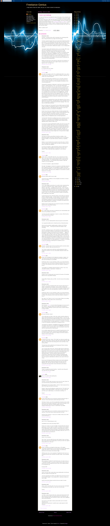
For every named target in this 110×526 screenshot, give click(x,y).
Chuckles (43, 72)
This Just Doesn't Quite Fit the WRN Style (78, 106)
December (78, 34)
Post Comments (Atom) (57, 515)
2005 (77, 186)
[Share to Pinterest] (58, 30)
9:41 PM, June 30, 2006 (46, 491)
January (78, 184)
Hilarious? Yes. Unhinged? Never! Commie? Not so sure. (78, 152)
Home (55, 512)
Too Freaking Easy (78, 111)
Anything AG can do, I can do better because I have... (78, 133)
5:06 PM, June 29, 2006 (46, 433)
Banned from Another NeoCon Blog (78, 142)
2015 (77, 18)
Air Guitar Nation (78, 84)
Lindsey (43, 374)
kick (66, 21)
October (78, 40)
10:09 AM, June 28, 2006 (46, 335)
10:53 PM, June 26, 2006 (46, 70)
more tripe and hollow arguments (50, 18)
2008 (77, 30)
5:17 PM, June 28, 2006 (46, 394)
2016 (77, 17)
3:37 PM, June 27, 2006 (46, 241)
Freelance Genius (36, 4)
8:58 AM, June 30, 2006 (46, 457)
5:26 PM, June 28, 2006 (46, 407)
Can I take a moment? (78, 169)
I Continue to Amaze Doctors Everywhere (78, 68)
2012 (77, 23)
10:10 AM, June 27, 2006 (46, 172)
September (79, 41)
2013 (77, 22)
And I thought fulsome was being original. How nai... (78, 118)
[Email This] (54, 30)
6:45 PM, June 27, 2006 (46, 301)
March (78, 181)
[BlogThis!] (55, 30)
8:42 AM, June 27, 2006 (46, 132)
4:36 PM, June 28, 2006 (46, 371)
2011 (77, 25)
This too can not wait (78, 72)
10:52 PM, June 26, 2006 (46, 64)
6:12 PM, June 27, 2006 (46, 281)
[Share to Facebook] (57, 30)
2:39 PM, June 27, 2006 (46, 206)
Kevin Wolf (44, 244)
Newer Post (41, 512)
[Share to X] (56, 30)
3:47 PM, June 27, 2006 (46, 253)
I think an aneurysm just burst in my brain (78, 80)
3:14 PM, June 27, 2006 (46, 216)
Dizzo (59, 523)
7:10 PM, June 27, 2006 (46, 310)
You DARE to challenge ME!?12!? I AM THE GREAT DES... (78, 95)
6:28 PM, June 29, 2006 (46, 443)
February (78, 182)
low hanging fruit (56, 21)
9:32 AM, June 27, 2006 (46, 152)
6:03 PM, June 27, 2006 (46, 270)
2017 (77, 15)
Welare (49, 305)
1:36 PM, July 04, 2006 (46, 505)
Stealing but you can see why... (78, 102)
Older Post (68, 512)
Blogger (66, 523)
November (78, 37)
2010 (77, 26)
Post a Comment (43, 508)
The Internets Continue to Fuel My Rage (78, 173)
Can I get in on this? (78, 158)
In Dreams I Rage (78, 147)
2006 (77, 33)
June (78, 47)
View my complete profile (31, 22)
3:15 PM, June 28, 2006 (46, 365)
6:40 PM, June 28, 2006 (46, 417)
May (77, 177)
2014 (77, 20)
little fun (62, 21)
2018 (77, 14)
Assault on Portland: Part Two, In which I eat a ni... (78, 162)
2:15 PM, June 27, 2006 (46, 181)
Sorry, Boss (78, 58)
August (78, 44)
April (77, 179)
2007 (77, 31)
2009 (77, 28)
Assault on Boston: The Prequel (78, 50)
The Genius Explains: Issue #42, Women (78, 88)
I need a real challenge (78, 55)
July (77, 45)
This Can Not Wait (78, 76)
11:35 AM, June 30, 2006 (46, 468)
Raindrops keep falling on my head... (78, 61)
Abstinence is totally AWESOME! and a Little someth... (78, 125)
